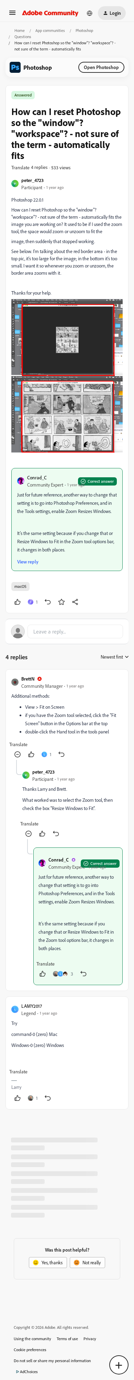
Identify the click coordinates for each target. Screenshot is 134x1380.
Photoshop (84, 30)
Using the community (32, 1338)
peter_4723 (32, 180)
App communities (50, 30)
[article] (67, 717)
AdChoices (29, 1371)
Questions (22, 36)
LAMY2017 (31, 1006)
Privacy (89, 1338)
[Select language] (89, 13)
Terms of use (67, 1338)
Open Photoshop (101, 67)
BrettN (28, 679)
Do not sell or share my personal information (52, 1360)
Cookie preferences (30, 1349)
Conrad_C (37, 477)
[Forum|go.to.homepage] (50, 13)
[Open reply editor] (67, 631)
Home (19, 30)
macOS (20, 586)
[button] (12, 15)
